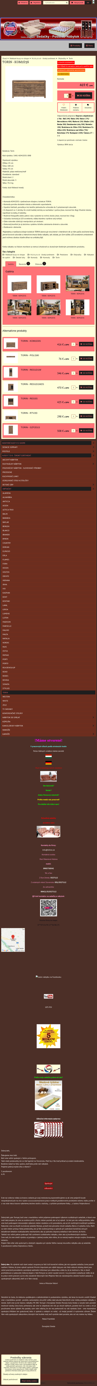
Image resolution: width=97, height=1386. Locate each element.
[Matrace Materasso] (48, 1109)
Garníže (6, 734)
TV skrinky (7, 709)
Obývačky (77, 254)
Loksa (5, 609)
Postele (6, 451)
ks (76, 344)
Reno (5, 672)
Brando (6, 534)
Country (7, 543)
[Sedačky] (48, 972)
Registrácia (36, 3)
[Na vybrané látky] (48, 1047)
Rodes (5, 676)
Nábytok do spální (11, 717)
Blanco (6, 530)
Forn (5, 563)
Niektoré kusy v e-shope (15, 254)
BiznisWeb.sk (89, 1383)
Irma (5, 584)
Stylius (6, 688)
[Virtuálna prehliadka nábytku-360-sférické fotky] (48, 1072)
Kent (5, 597)
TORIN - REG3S (29, 398)
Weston (6, 696)
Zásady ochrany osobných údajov (15, 1374)
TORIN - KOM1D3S (31, 341)
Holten (6, 572)
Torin (58, 257)
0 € (88, 3)
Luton (5, 618)
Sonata (6, 684)
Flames (6, 559)
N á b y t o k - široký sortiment (42, 254)
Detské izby (20, 257)
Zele (5, 705)
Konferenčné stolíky (12, 713)
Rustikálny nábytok (12, 464)
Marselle (7, 626)
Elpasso (6, 551)
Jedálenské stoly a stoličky (15, 480)
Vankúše (6, 730)
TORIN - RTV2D (29, 413)
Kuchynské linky (10, 476)
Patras (6, 655)
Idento (6, 576)
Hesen (5, 568)
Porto (5, 663)
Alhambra (7, 497)
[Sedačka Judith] (48, 838)
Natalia (6, 638)
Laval (5, 605)
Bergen (6, 526)
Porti (5, 659)
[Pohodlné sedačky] (48, 39)
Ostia (5, 651)
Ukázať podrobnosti (10, 1380)
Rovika (6, 680)
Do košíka (84, 95)
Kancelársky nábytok (12, 726)
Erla (5, 555)
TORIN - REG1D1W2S (32, 384)
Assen (5, 505)
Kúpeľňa (6, 721)
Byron (5, 539)
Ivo (4, 588)
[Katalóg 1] (48, 781)
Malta (5, 634)
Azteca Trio (8, 509)
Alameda (7, 493)
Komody (34, 257)
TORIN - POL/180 (30, 355)
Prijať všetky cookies (29, 1381)
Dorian (6, 547)
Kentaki (6, 601)
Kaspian (6, 593)
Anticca (6, 501)
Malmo (6, 630)
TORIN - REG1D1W (31, 370)
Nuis (5, 647)
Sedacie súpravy (10, 447)
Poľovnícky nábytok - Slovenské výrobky (21, 468)
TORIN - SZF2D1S (30, 427)
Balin (5, 514)
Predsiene (64, 254)
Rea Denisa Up (9, 667)
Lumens (6, 613)
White (5, 701)
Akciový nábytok (10, 460)
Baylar (6, 522)
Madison (7, 622)
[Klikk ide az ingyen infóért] (48, 1137)
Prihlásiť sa (23, 3)
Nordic (6, 642)
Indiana (6, 580)
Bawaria (6, 518)
